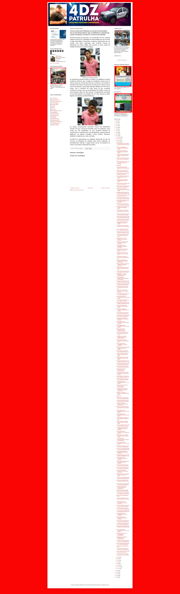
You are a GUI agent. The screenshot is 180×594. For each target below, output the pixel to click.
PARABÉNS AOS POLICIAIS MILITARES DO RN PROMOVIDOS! (121, 538)
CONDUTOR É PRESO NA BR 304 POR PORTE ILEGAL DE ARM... (123, 198)
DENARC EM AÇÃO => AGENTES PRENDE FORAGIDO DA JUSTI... (122, 474)
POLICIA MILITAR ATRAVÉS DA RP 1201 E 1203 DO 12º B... (123, 184)
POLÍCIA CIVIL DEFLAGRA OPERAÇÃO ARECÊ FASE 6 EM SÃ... (122, 306)
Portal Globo (55, 104)
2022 (117, 127)
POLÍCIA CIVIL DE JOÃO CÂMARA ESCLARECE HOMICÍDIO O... (123, 187)
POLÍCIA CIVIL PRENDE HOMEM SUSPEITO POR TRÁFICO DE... (123, 449)
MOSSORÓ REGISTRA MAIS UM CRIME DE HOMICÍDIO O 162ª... (123, 455)
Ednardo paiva (55, 123)
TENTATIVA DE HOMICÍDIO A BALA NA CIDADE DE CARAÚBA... (123, 316)
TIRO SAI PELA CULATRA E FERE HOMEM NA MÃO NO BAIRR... (123, 284)
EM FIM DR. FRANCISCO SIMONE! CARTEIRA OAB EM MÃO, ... (122, 393)
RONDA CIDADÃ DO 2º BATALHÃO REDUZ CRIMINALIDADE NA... (121, 329)
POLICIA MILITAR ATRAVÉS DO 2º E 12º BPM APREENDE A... (122, 301)
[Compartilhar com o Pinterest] (91, 148)
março (118, 565)
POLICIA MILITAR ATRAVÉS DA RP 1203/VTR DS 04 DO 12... (123, 552)
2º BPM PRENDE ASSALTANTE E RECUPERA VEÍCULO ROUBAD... (122, 462)
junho (118, 560)
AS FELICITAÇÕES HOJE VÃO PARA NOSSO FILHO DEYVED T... (122, 499)
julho (118, 558)
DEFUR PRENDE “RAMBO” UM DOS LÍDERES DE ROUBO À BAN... (122, 418)
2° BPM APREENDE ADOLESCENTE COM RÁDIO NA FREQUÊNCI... (122, 439)
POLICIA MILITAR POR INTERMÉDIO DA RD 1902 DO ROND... (122, 415)
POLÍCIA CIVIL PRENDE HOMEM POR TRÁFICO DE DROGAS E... (122, 159)
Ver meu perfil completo (54, 63)
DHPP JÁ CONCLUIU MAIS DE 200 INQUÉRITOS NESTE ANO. (123, 509)
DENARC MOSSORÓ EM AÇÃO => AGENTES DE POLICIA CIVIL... (122, 235)
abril (117, 563)
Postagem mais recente (74, 187)
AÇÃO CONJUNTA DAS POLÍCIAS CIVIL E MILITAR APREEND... (123, 544)
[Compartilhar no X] (88, 148)
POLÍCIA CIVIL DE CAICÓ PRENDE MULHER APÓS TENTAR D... (121, 239)
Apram (53, 106)
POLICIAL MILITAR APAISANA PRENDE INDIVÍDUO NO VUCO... (122, 180)
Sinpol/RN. (55, 112)
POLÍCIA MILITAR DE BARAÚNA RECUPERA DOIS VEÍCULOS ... (123, 377)
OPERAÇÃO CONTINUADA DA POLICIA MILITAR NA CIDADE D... (122, 407)
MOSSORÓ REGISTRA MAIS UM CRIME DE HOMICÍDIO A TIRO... (123, 193)
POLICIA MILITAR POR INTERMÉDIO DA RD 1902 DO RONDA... (122, 530)
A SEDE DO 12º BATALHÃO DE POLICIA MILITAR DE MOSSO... (122, 398)
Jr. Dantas (77, 148)
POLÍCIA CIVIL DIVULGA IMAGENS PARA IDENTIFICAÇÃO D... (121, 369)
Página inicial (90, 187)
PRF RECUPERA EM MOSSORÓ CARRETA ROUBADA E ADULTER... (122, 264)
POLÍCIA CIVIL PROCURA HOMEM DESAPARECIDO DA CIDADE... (122, 310)
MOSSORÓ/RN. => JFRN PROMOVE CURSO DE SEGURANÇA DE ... (121, 274)
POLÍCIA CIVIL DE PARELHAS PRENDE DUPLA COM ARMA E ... (123, 226)
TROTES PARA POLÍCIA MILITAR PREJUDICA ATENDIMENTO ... (122, 484)
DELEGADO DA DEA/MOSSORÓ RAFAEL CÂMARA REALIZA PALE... (122, 155)
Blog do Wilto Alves (57, 121)
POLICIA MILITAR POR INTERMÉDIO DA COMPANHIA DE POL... (122, 432)
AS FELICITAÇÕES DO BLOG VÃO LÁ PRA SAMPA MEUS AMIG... (123, 426)
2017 (117, 135)
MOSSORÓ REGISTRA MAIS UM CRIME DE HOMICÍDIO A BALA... (122, 207)
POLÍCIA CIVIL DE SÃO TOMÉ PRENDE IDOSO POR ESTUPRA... (122, 242)
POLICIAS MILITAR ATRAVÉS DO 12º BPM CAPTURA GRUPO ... (122, 521)
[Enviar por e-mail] (85, 148)
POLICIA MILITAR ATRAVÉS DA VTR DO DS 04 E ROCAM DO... (122, 549)
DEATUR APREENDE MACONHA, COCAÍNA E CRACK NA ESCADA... (122, 162)
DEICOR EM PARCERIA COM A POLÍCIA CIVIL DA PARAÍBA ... (122, 491)
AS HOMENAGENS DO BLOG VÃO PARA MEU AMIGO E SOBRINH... (122, 428)
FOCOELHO (55, 118)
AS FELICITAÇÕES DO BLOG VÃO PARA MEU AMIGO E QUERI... (123, 364)
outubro (118, 140)
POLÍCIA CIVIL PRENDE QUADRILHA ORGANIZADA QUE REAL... (122, 471)
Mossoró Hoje (55, 113)
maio (118, 561)
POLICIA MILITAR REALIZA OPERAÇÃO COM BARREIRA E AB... (123, 168)
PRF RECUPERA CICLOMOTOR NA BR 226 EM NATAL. (122, 174)
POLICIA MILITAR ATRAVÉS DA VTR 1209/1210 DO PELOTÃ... (122, 468)
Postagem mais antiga (105, 187)
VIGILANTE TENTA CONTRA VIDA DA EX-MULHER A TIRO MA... (122, 220)
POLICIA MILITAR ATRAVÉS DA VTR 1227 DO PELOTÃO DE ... (122, 465)
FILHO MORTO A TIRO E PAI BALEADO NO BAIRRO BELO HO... (122, 257)
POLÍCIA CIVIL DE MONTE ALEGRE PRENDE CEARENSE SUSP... (123, 189)
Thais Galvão (55, 103)
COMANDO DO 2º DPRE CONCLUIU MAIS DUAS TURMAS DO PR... (121, 337)
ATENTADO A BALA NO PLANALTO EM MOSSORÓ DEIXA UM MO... (122, 404)
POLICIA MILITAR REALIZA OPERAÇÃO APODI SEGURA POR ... (122, 341)
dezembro (119, 137)
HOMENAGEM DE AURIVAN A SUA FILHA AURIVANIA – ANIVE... (122, 250)
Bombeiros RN (55, 120)
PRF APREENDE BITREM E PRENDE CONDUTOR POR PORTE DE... (122, 452)
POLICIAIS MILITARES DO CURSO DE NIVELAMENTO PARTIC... (122, 148)
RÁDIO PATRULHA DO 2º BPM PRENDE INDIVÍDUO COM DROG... (122, 358)
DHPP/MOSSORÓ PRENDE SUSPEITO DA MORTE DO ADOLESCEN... (122, 389)
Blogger (107, 584)
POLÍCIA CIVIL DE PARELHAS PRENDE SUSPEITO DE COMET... (122, 222)
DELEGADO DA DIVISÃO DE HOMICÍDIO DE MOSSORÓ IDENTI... (122, 151)
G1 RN (54, 109)
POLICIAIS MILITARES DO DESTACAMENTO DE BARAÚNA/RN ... (121, 487)
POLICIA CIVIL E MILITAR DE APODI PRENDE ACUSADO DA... (122, 287)
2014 (117, 573)
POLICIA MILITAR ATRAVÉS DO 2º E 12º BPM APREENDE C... (122, 294)
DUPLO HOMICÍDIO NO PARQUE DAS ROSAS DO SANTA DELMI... (122, 177)
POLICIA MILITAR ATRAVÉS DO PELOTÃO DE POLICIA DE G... (122, 313)
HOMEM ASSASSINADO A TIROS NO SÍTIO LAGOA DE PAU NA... (122, 232)
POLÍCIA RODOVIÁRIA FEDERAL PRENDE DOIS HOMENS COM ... (122, 527)
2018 (117, 134)
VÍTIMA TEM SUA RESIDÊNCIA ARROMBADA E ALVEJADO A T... (122, 211)
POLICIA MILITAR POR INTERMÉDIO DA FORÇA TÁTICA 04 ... (121, 458)
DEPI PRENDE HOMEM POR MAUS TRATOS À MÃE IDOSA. (122, 351)
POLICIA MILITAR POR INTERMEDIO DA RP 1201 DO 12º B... (122, 443)
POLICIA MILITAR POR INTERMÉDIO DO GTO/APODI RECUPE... (122, 322)
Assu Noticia (55, 115)
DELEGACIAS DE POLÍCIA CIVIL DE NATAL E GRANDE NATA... (122, 446)
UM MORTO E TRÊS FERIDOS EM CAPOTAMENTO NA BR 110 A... (123, 511)
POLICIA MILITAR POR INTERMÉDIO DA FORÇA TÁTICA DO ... (121, 246)
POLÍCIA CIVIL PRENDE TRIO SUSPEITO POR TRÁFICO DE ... (122, 481)
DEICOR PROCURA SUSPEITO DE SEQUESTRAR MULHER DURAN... (122, 373)
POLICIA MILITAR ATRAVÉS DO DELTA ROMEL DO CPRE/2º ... (122, 379)
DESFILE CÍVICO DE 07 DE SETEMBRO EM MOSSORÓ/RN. (121, 534)
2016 (117, 570)
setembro (118, 142)
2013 (117, 575)
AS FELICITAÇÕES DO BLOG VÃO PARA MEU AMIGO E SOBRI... (123, 214)
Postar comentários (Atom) (78, 190)
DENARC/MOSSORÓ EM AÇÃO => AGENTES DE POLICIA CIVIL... (122, 333)
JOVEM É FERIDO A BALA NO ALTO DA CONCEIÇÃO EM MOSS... (122, 354)
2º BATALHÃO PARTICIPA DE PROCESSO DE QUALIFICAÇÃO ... (122, 386)
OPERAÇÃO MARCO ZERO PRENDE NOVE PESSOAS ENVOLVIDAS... (122, 261)
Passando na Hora (56, 101)
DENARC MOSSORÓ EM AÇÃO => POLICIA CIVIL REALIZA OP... (123, 204)
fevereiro (118, 566)
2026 (117, 120)
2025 (117, 122)
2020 (117, 130)
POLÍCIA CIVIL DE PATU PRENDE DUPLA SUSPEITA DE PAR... (122, 506)
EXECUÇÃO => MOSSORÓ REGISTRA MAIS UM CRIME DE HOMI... (122, 291)
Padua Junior (55, 124)
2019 (117, 132)
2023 (117, 125)
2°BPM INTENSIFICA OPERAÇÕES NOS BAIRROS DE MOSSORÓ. (122, 278)
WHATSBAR (118, 165)
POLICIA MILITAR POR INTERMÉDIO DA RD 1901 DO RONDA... (122, 326)
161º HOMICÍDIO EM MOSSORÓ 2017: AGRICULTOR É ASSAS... (123, 493)
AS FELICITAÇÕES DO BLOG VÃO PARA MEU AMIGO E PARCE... (123, 272)
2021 (117, 129)
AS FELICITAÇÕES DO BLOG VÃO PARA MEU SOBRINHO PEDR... (123, 217)
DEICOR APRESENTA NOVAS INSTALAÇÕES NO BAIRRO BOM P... (122, 422)
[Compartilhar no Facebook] (89, 148)
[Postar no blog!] (87, 148)
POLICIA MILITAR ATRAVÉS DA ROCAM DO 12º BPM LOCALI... (122, 171)
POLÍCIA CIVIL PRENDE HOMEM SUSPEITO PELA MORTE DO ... (123, 541)
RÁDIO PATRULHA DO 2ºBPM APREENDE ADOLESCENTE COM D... (122, 436)
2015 (117, 572)
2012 (117, 577)
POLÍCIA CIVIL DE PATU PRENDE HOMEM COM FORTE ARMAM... (122, 348)
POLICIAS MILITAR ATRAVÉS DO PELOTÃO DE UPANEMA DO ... (122, 524)
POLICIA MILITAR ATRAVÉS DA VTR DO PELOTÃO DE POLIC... (123, 367)
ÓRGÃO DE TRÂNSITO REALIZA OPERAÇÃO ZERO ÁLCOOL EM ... (122, 268)
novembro (119, 138)
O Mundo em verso (57, 110)
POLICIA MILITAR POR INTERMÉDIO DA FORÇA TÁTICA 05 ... (121, 344)
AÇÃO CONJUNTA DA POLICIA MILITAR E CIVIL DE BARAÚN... (123, 554)
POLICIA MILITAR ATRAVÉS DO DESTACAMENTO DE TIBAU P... (123, 401)
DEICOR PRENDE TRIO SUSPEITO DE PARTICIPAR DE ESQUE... (123, 297)
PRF (53, 107)
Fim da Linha (55, 99)
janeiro (118, 568)
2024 (117, 124)
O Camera (54, 98)
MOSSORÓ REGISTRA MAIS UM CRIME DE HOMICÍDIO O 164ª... (123, 361)
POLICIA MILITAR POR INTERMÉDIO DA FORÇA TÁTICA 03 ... (121, 502)
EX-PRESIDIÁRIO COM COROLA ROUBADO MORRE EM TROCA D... (123, 144)
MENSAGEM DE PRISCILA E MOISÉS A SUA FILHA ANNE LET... (122, 253)
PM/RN (54, 117)
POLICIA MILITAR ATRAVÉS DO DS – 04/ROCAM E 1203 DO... (122, 230)
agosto (118, 557)
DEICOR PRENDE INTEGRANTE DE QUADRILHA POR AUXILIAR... (122, 201)
